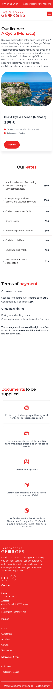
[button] (49, 14)
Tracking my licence (10, 672)
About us (5, 639)
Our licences (6, 634)
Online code (6, 666)
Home (4, 628)
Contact (4, 644)
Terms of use (7, 650)
